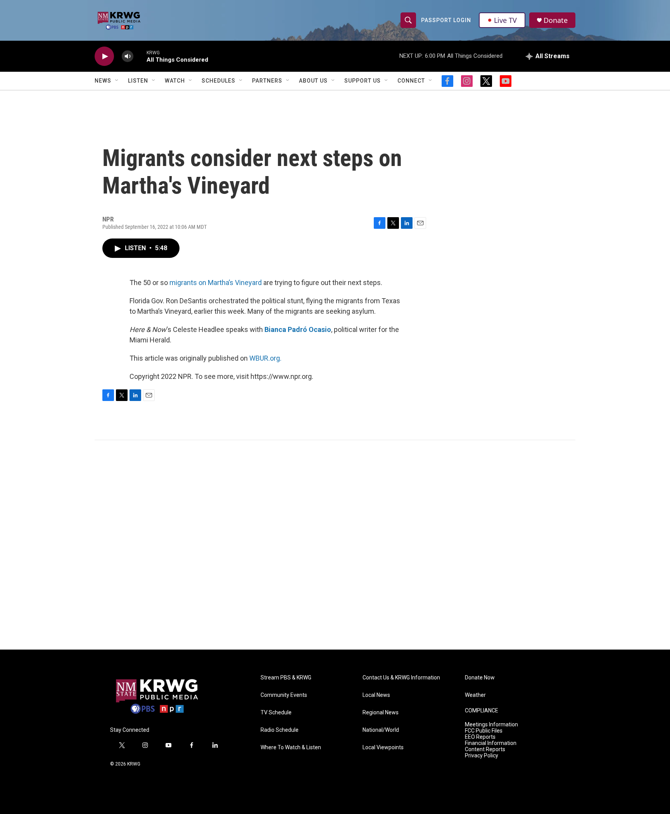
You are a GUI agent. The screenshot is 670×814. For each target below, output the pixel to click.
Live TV (505, 20)
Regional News (381, 712)
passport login (446, 20)
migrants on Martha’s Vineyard (215, 282)
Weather (475, 695)
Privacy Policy (481, 756)
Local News (376, 695)
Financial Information (490, 743)
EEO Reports (480, 737)
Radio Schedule (280, 730)
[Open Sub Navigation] (117, 81)
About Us (313, 81)
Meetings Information (491, 725)
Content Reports (485, 749)
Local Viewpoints (383, 747)
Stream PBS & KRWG (286, 678)
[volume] (127, 56)
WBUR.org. (265, 358)
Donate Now (480, 678)
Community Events (284, 695)
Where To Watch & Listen (291, 747)
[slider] (140, 56)
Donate (556, 20)
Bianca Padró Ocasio (297, 329)
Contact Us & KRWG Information (401, 678)
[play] (104, 56)
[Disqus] (335, 545)
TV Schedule (276, 712)
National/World (381, 730)
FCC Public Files (483, 731)
